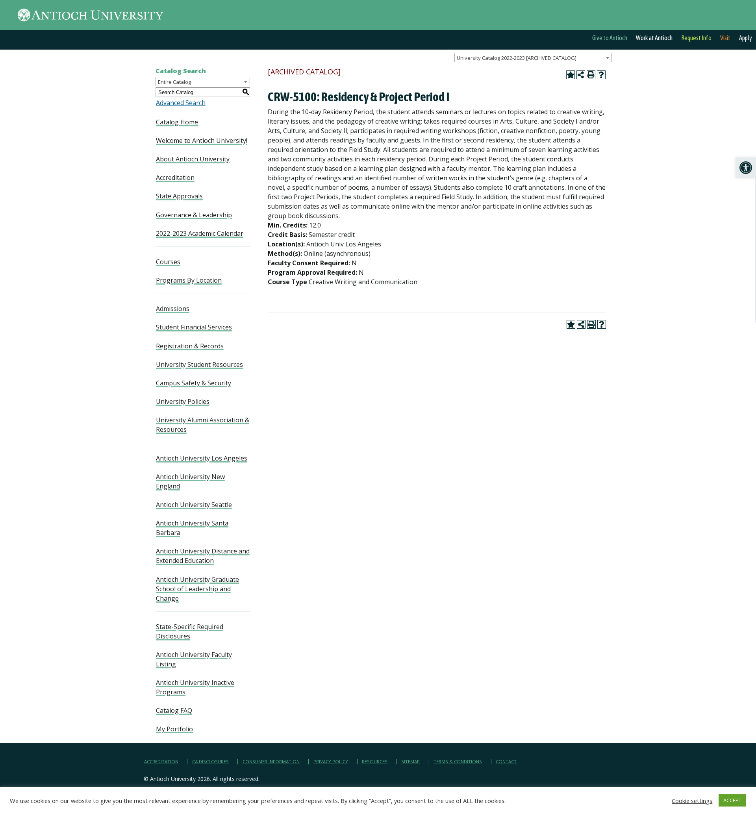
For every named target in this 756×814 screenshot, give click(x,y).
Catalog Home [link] (177, 122)
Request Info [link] (696, 37)
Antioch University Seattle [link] (194, 504)
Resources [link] (374, 761)
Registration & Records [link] (190, 346)
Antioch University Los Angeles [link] (201, 458)
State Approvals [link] (179, 196)
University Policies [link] (182, 401)
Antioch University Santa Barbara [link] (192, 528)
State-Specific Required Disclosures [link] (189, 631)
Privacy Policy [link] (330, 761)
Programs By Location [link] (189, 280)
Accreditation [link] (175, 177)
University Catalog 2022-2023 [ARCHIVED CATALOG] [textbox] (516, 57)
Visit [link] (725, 37)
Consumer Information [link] (271, 761)
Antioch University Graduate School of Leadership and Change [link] (197, 589)
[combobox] (533, 57)
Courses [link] (168, 261)
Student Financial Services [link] (194, 327)
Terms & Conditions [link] (458, 761)
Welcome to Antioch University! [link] (201, 140)
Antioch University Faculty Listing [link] (194, 659)
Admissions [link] (172, 308)
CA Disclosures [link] (210, 761)
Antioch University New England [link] (190, 481)
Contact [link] (506, 761)
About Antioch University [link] (193, 159)
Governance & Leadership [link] (194, 215)
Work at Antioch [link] (654, 37)
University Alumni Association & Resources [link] (202, 425)
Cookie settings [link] (692, 801)
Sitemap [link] (410, 761)
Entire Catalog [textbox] (174, 81)
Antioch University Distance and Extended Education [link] (203, 556)
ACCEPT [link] (732, 800)
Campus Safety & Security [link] (193, 383)
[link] (746, 167)
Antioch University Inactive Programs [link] (195, 687)
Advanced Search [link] (181, 102)
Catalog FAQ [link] (174, 710)
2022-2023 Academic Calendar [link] (199, 233)
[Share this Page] (580, 74)
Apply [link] (745, 37)
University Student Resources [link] (199, 364)
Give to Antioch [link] (609, 37)
